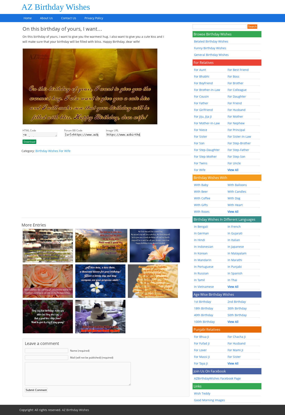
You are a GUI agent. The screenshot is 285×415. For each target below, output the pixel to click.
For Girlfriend (203, 110)
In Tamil (199, 280)
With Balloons (237, 185)
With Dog (234, 198)
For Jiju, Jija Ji (203, 116)
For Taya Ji (201, 363)
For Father (201, 103)
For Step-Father (238, 150)
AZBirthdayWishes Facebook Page (217, 378)
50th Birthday (237, 315)
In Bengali (201, 227)
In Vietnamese (204, 287)
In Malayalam (237, 253)
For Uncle (234, 163)
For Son (199, 143)
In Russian (201, 273)
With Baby (201, 185)
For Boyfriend (203, 83)
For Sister (200, 136)
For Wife (200, 170)
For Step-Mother (205, 156)
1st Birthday (202, 302)
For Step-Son (236, 156)
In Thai (232, 280)
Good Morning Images (209, 400)
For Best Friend (238, 70)
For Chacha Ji (237, 337)
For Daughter (237, 96)
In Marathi (235, 260)
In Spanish (235, 273)
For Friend (235, 103)
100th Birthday (204, 322)
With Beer (201, 192)
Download (29, 141)
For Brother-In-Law (207, 90)
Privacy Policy (93, 18)
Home (28, 18)
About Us (46, 18)
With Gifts (201, 205)
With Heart (235, 205)
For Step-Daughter (207, 150)
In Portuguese (203, 267)
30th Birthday (237, 308)
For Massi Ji (202, 357)
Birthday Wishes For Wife (53, 151)
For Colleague (237, 90)
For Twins (200, 163)
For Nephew (236, 123)
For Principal (236, 130)
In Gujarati (235, 233)
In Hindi (199, 240)
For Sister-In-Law (239, 136)
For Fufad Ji (202, 343)
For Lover (200, 350)
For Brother (235, 83)
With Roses (201, 212)
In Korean (201, 253)
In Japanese (236, 247)
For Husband (237, 110)
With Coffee (202, 198)
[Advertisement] (105, 186)
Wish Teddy (202, 393)
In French (234, 227)
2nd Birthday (237, 302)
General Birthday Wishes (211, 55)
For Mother (235, 116)
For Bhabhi (201, 76)
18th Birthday (203, 308)
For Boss (233, 76)
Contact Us (68, 18)
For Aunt (200, 70)
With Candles (237, 192)
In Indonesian (203, 247)
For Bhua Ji (201, 337)
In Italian (234, 240)
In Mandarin (202, 260)
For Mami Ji (235, 350)
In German (201, 233)
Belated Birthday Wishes (211, 41)
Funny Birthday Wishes (210, 48)
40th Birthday (203, 315)
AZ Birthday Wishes (55, 7)
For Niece (200, 130)
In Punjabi (235, 267)
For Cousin (201, 96)
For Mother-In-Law (207, 123)
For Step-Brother (239, 143)
